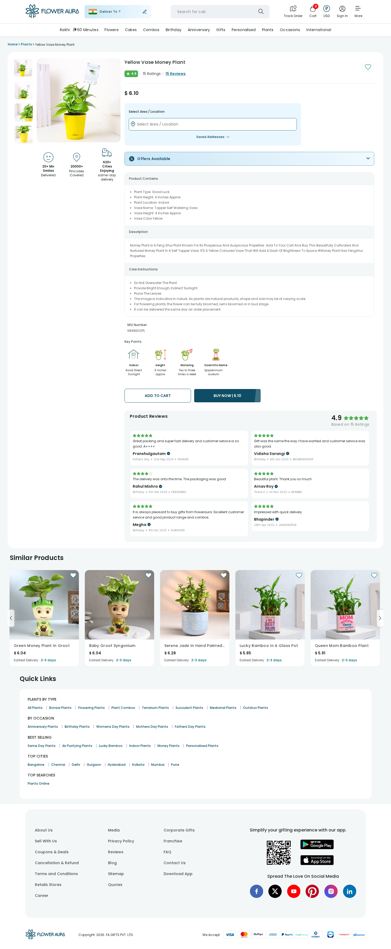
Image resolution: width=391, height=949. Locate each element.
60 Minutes (87, 29)
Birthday (173, 29)
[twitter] (275, 891)
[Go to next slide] (380, 618)
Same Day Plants (42, 745)
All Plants (35, 707)
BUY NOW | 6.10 (227, 395)
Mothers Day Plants (152, 726)
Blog (112, 863)
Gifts (220, 29)
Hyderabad (117, 764)
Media (114, 830)
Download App (178, 873)
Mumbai (157, 764)
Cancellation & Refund (57, 863)
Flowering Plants (91, 707)
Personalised (244, 29)
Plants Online (38, 783)
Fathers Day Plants (190, 726)
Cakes (131, 29)
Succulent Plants (189, 707)
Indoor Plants (140, 745)
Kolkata (138, 764)
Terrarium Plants (155, 707)
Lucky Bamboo (111, 745)
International (318, 29)
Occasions (290, 29)
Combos (151, 29)
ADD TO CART (158, 395)
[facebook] (256, 891)
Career (41, 895)
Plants (268, 29)
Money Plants (168, 745)
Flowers (112, 29)
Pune (175, 764)
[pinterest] (312, 891)
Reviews (115, 852)
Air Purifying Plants (77, 745)
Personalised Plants (202, 745)
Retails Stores (48, 884)
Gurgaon (94, 764)
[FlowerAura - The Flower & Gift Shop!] (52, 17)
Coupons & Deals (52, 852)
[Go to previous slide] (11, 618)
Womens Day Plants (113, 726)
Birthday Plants (77, 726)
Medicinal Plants (223, 707)
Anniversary (199, 29)
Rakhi (65, 29)
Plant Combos (123, 707)
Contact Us (175, 863)
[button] (23, 68)
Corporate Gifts (179, 830)
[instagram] (331, 891)
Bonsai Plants (60, 707)
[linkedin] (349, 891)
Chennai (58, 764)
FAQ (167, 852)
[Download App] (317, 848)
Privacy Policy (121, 841)
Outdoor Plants (255, 707)
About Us (44, 830)
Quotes (115, 884)
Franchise (173, 841)
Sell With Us (46, 841)
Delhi (76, 764)
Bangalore (36, 764)
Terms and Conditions (56, 873)
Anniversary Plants (43, 726)
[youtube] (293, 891)
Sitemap (116, 873)
